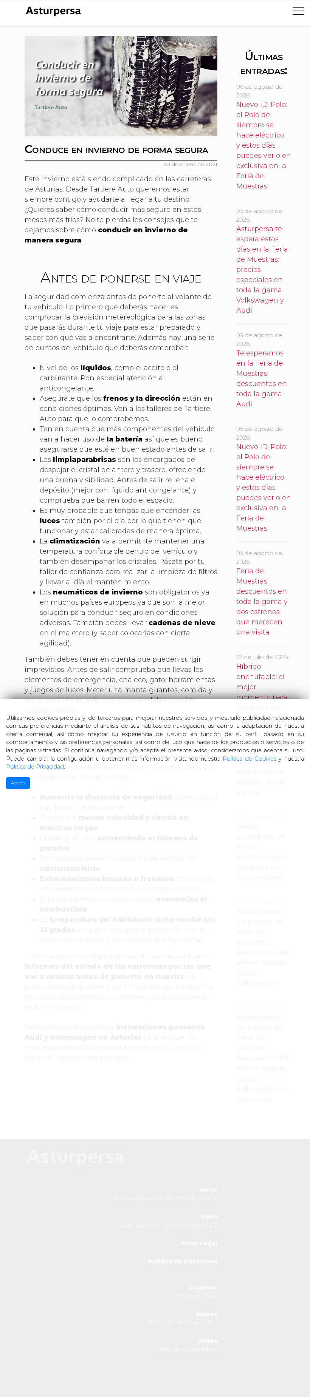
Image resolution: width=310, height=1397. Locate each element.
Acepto (18, 783)
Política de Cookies (249, 758)
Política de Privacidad (35, 766)
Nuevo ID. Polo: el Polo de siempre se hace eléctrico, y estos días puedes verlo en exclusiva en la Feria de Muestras (263, 145)
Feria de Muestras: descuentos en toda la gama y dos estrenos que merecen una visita (262, 601)
